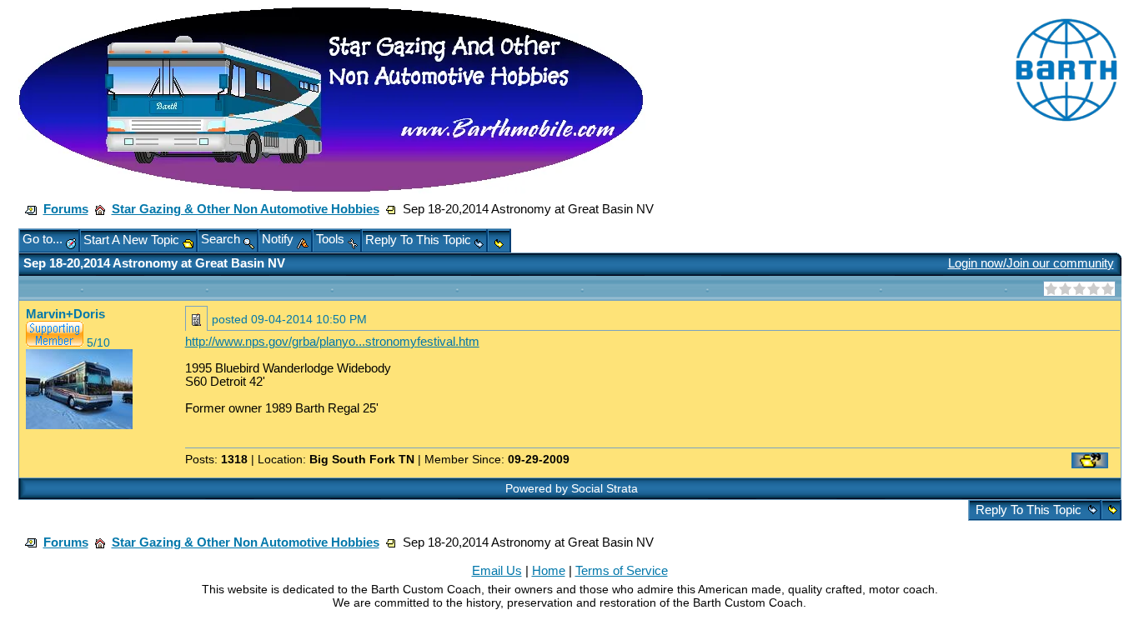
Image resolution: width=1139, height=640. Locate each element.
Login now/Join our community (1031, 263)
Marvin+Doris (65, 314)
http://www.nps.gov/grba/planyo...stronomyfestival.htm (332, 341)
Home (548, 571)
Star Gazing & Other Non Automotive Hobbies (245, 209)
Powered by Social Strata (571, 488)
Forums (65, 209)
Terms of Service (621, 571)
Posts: (216, 459)
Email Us (497, 571)
